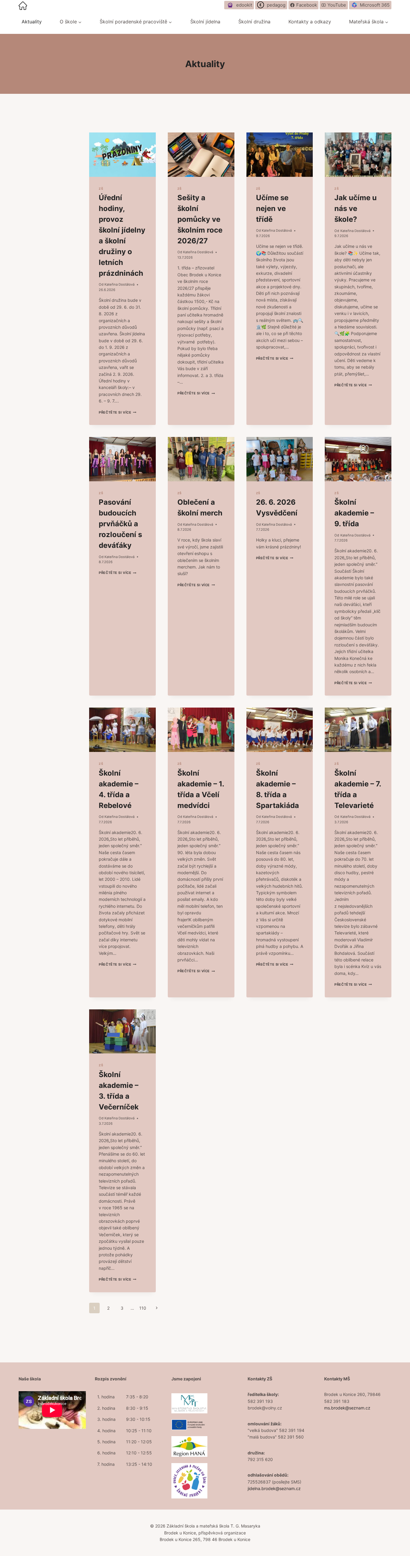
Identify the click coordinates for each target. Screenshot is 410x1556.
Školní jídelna (205, 22)
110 (142, 1308)
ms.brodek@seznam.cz (347, 1407)
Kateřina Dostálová (119, 284)
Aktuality (32, 22)
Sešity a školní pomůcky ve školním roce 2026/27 (199, 219)
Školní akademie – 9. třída (354, 513)
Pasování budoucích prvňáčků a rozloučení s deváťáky (120, 524)
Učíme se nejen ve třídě (272, 208)
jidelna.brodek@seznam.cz (274, 1488)
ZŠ (101, 188)
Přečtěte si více (117, 412)
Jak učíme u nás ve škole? (355, 208)
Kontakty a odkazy (309, 22)
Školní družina (254, 22)
